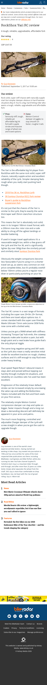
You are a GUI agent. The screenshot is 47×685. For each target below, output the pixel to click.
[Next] (41, 151)
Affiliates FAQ (26, 19)
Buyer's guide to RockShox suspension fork (17, 201)
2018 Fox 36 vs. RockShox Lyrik (19, 192)
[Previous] (5, 151)
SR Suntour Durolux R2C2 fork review (22, 196)
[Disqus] (23, 564)
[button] (23, 153)
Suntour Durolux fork (30, 251)
